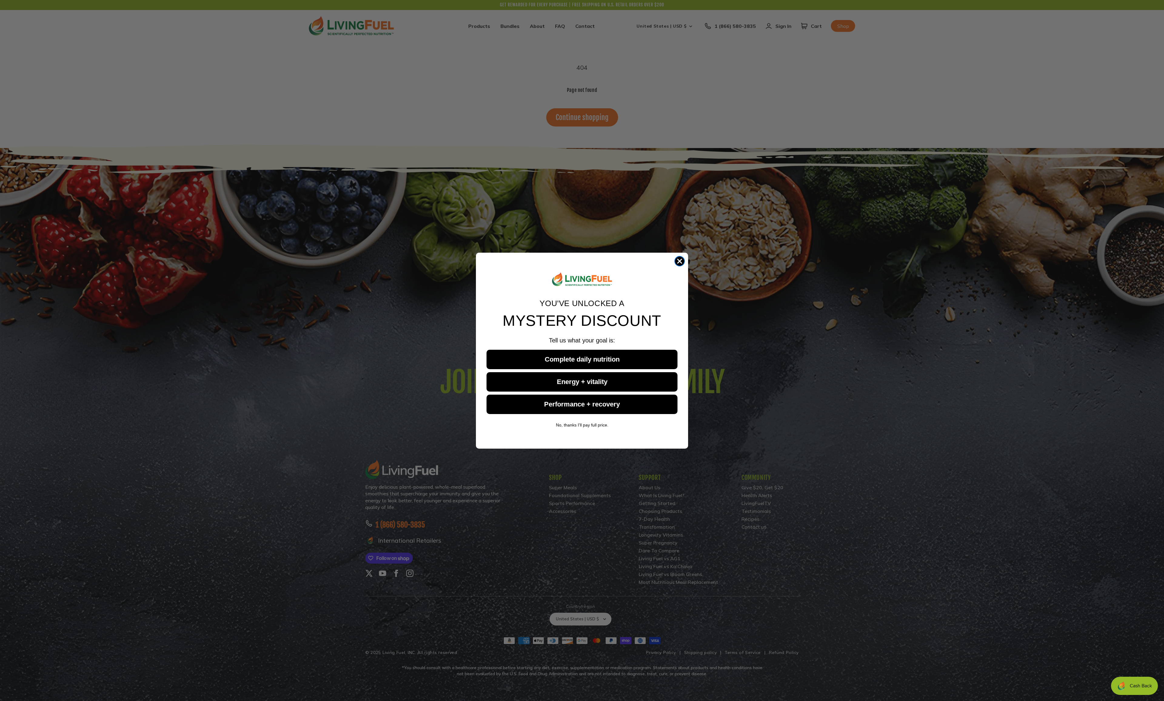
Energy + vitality (582, 381)
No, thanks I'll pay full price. (582, 424)
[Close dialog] (679, 261)
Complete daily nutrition (582, 359)
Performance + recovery (582, 404)
